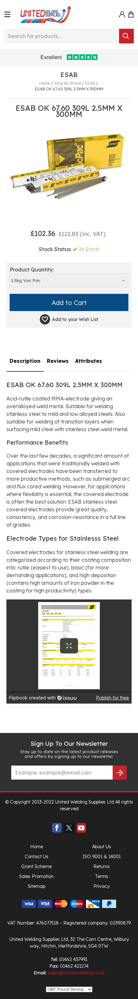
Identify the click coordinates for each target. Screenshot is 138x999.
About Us (101, 847)
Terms (101, 876)
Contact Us (36, 856)
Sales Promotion (36, 876)
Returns (101, 866)
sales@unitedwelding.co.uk (76, 973)
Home (36, 847)
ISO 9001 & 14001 (101, 856)
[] (126, 36)
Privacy (101, 886)
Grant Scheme (36, 866)
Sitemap (36, 886)
